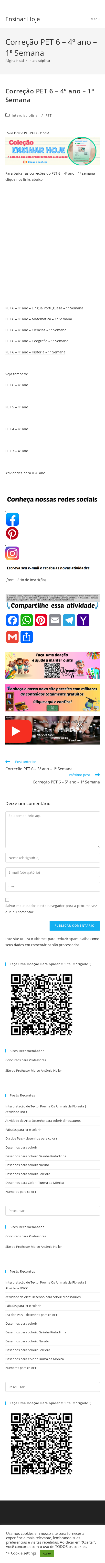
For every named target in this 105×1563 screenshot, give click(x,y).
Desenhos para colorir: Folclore (27, 1174)
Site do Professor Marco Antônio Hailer (33, 1070)
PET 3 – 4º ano (16, 451)
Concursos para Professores (25, 1060)
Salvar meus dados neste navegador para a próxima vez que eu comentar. (51, 908)
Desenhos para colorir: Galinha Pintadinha (35, 1156)
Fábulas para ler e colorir (23, 1129)
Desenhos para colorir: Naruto (27, 1165)
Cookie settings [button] (23, 1553)
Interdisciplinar (39, 60)
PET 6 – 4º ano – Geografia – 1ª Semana (36, 341)
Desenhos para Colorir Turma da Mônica (34, 1182)
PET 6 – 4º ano (16, 385)
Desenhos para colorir (21, 1147)
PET (48, 115)
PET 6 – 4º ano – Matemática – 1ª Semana (38, 319)
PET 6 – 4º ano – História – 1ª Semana (35, 352)
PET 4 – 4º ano (16, 429)
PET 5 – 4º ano (16, 407)
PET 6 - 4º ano (39, 133)
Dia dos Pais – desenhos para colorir (31, 1138)
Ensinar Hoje (22, 19)
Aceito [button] (47, 1553)
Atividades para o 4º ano (25, 473)
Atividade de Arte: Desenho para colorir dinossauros (43, 1120)
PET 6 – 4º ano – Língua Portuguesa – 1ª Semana (44, 308)
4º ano (18, 133)
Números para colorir (20, 1191)
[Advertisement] (52, 250)
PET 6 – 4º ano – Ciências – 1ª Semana (35, 330)
